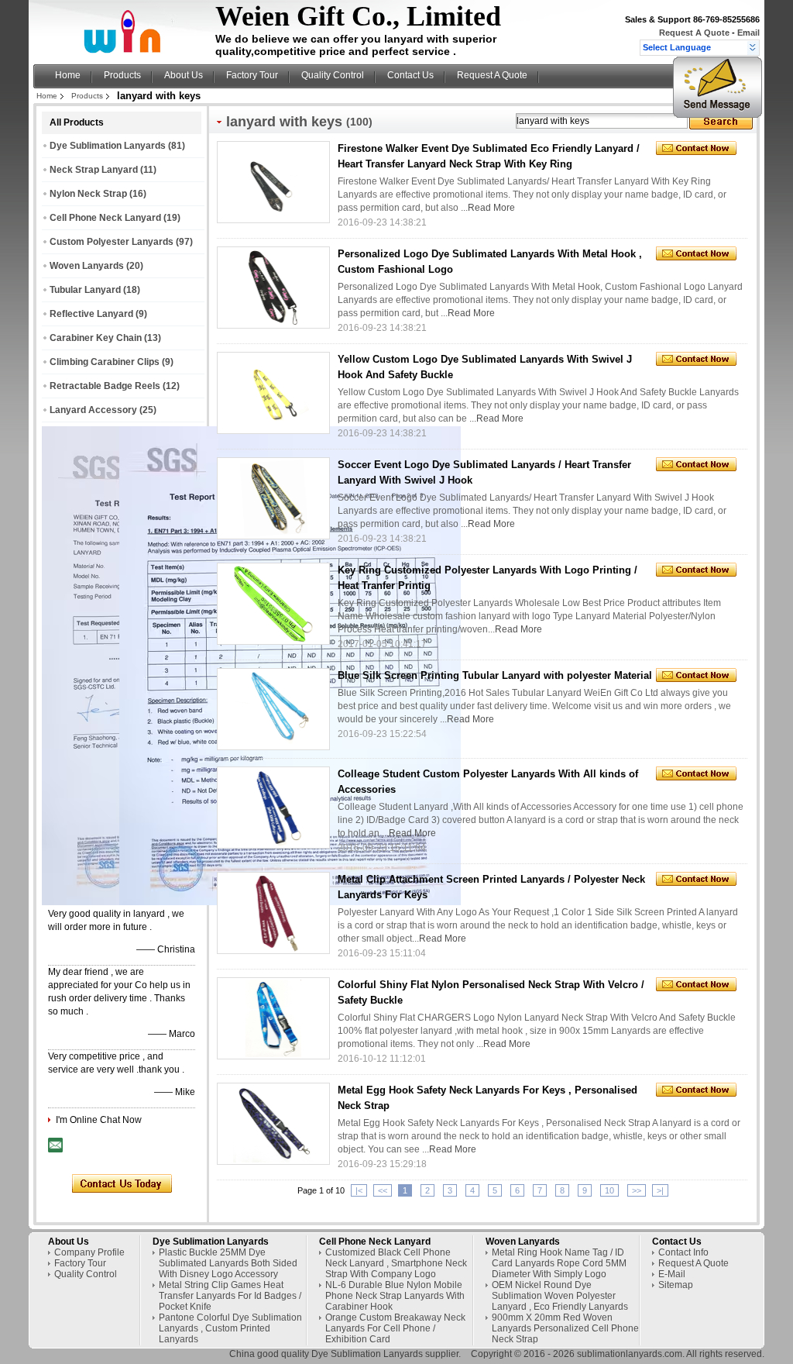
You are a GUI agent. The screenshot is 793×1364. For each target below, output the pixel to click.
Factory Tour (252, 75)
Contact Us (410, 75)
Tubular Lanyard (85, 289)
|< (358, 1190)
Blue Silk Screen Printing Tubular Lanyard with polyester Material (495, 675)
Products (122, 75)
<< (382, 1190)
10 (609, 1190)
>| (660, 1190)
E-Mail (671, 1274)
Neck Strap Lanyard (94, 169)
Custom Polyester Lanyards (111, 241)
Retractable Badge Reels (105, 386)
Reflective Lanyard (91, 313)
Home (68, 75)
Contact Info (683, 1252)
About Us (183, 75)
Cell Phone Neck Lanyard (105, 217)
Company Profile (89, 1252)
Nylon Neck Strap (88, 193)
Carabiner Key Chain (96, 337)
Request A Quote (694, 32)
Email (748, 32)
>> (636, 1190)
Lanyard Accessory (93, 410)
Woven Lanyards (87, 265)
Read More (491, 207)
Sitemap (675, 1285)
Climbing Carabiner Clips (105, 361)
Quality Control (332, 75)
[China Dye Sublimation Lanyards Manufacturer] (126, 51)
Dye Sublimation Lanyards (108, 145)
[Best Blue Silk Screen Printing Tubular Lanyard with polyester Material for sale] (273, 709)
